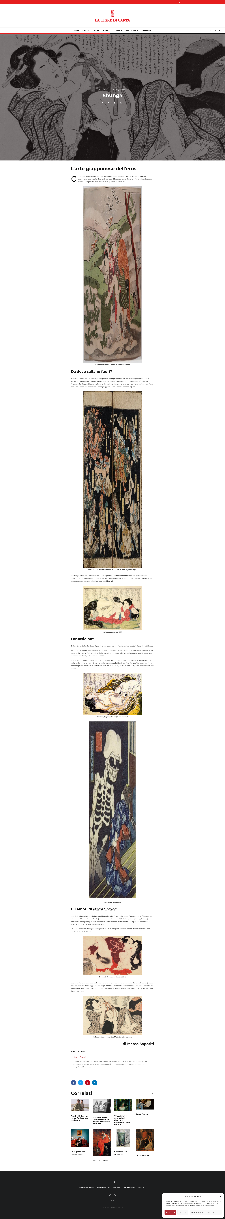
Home (76, 30)
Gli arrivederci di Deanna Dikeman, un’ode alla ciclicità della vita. (101, 1120)
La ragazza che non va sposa (78, 1153)
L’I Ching (96, 30)
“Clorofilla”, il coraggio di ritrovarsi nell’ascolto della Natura (122, 1120)
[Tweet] (108, 103)
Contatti (142, 1187)
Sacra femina (142, 1114)
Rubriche (107, 30)
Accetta (170, 1212)
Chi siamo (86, 30)
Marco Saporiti (104, 90)
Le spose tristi (142, 1155)
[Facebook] (177, 2)
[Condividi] (102, 103)
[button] (220, 1196)
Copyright (117, 1187)
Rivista (119, 30)
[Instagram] (179, 2)
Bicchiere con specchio (120, 1153)
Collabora (146, 30)
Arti (113, 90)
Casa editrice (130, 30)
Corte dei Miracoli (86, 1187)
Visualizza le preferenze (205, 1212)
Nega (183, 1212)
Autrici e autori (103, 1187)
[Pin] (114, 103)
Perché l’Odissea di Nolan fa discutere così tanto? (80, 1118)
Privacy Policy (130, 1187)
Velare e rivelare (100, 1161)
